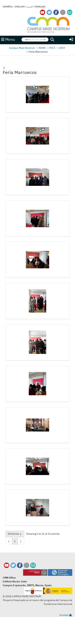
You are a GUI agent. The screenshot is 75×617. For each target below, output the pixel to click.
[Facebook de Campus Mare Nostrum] (20, 565)
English (20, 6)
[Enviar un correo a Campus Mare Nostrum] (33, 565)
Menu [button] (9, 39)
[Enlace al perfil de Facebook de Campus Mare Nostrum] (56, 12)
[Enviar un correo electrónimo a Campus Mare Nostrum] (69, 12)
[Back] (4, 67)
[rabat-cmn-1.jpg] (37, 425)
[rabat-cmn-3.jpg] (37, 508)
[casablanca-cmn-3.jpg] (37, 177)
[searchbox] (34, 40)
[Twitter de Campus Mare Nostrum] (13, 565)
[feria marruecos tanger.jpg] (37, 384)
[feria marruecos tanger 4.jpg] (37, 301)
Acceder (64, 615)
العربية (30, 6)
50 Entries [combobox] (16, 534)
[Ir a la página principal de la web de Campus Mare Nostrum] (48, 24)
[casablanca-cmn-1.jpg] (37, 95)
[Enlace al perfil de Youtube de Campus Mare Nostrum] (42, 12)
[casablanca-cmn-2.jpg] (37, 136)
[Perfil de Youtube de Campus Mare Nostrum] (6, 565)
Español (8, 6)
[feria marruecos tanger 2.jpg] (37, 218)
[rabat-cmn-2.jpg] (37, 466)
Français (40, 6)
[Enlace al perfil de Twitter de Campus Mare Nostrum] (49, 12)
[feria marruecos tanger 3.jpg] (37, 260)
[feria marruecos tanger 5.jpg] (37, 342)
